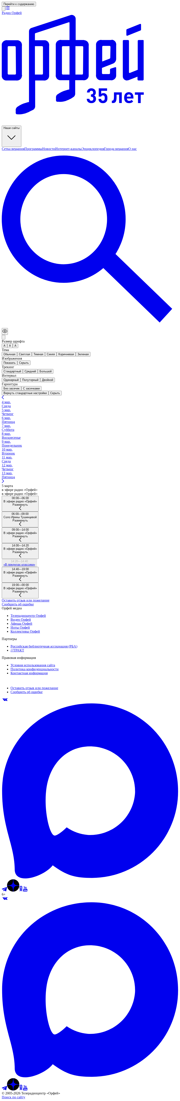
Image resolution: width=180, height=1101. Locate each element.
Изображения (12, 358)
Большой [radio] (46, 371)
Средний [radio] (30, 371)
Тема (5, 350)
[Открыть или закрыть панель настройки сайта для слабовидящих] (5, 331)
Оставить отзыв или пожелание (25, 600)
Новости (48, 149)
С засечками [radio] (31, 388)
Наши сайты (12, 128)
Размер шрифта (13, 341)
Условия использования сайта (33, 665)
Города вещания (116, 149)
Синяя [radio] (51, 354)
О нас (132, 149)
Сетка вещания (13, 149)
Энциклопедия (93, 149)
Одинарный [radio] (11, 380)
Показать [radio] (10, 362)
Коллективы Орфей (25, 631)
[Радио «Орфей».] (3, 8)
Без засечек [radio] (12, 388)
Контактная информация (29, 673)
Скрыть (55, 393)
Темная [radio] (38, 354)
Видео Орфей (21, 619)
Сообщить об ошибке (18, 604)
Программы (33, 149)
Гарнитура (10, 384)
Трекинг (8, 367)
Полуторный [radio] (30, 380)
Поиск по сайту (13, 1097)
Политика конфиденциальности (35, 669)
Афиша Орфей (21, 623)
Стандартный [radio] (12, 371)
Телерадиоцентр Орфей (28, 615)
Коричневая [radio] (66, 354)
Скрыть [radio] (24, 362)
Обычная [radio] (9, 354)
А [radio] (4, 345)
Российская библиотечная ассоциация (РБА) (44, 646)
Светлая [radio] (24, 354)
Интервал (9, 375)
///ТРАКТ (17, 650)
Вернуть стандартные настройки (25, 393)
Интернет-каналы (68, 149)
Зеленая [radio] (83, 354)
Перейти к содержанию (19, 4)
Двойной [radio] (47, 380)
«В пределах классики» (19, 564)
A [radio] (10, 345)
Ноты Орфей (20, 627)
